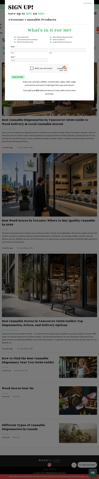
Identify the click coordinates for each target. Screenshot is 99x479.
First (12, 52)
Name (13, 46)
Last (50, 52)
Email (13, 57)
